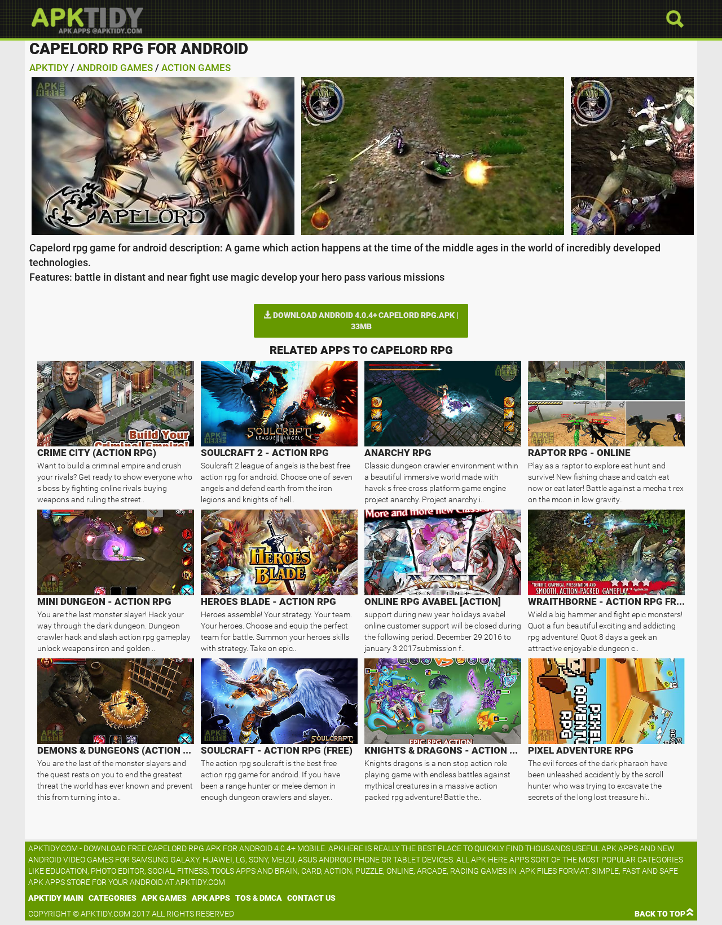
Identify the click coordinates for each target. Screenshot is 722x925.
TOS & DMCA (258, 897)
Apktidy (48, 67)
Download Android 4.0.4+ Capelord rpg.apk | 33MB (365, 321)
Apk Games (164, 897)
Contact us (311, 897)
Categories (113, 897)
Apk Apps (211, 897)
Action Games (196, 67)
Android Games (115, 67)
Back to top (660, 913)
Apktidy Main (55, 897)
